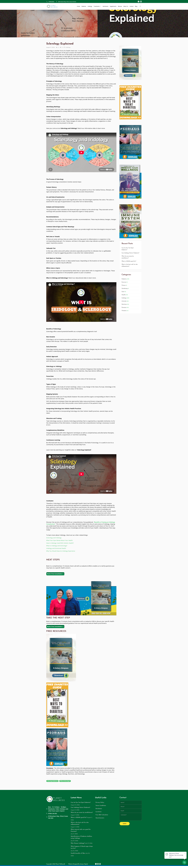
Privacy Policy (100, 802)
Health (123, 294)
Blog (136, 6)
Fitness (124, 285)
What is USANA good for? (129, 261)
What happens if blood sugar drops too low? (82, 847)
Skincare (120, 6)
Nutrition (124, 304)
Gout (123, 291)
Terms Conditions (101, 805)
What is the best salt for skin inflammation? (130, 265)
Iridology (90, 6)
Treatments (97, 6)
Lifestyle (124, 301)
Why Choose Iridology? (78, 843)
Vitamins (124, 310)
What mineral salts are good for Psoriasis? (81, 830)
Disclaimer (99, 808)
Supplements (113, 6)
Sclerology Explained (59, 43)
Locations (98, 811)
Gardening (124, 288)
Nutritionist (105, 6)
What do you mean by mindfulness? (128, 257)
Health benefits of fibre (78, 853)
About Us (125, 6)
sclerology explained (52, 780)
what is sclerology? (65, 780)
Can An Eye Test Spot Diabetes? (128, 248)
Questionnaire (100, 818)
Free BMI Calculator (102, 814)
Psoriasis (124, 307)
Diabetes (84, 6)
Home (78, 6)
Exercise (124, 282)
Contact (132, 6)
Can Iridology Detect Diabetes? (130, 253)
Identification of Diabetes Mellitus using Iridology (81, 837)
